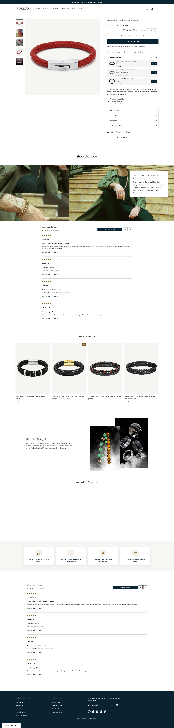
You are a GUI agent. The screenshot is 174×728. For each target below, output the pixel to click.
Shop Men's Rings (57, 712)
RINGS (74, 9)
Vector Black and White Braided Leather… (127, 70)
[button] (112, 25)
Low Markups (115, 110)
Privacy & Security (21, 712)
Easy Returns (19, 706)
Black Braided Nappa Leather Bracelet (126, 61)
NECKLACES (65, 9)
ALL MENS (46, 9)
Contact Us (19, 709)
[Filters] (125, 229)
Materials (113, 120)
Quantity (145, 30)
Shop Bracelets (56, 702)
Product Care (116, 125)
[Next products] (156, 57)
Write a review (110, 229)
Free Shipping (20, 702)
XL (144, 36)
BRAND (81, 9)
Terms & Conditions (21, 715)
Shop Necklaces (56, 709)
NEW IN (37, 9)
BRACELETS (56, 9)
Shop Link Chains (57, 706)
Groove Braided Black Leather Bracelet (126, 79)
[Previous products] (152, 57)
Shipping (113, 115)
